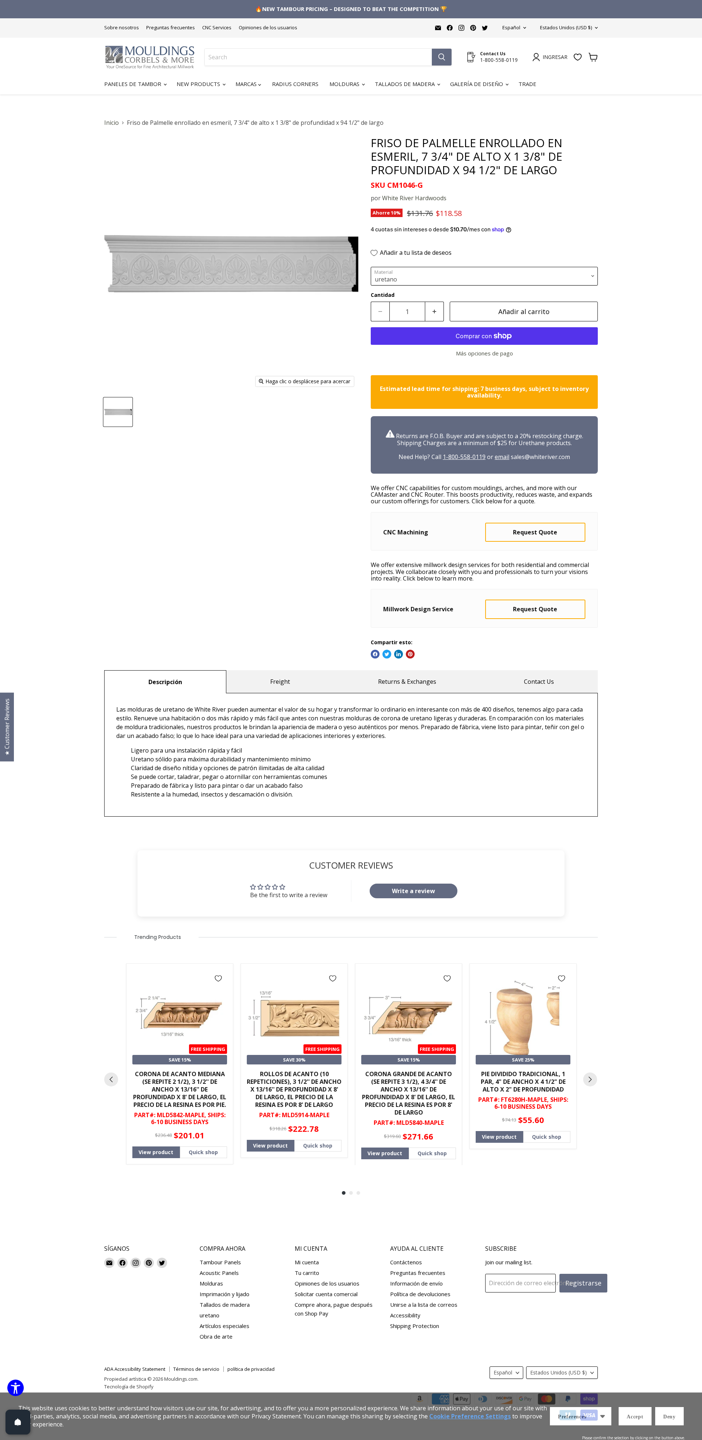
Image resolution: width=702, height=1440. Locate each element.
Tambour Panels (220, 1262)
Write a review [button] (413, 891)
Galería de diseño (477, 83)
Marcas (246, 83)
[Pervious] (111, 1079)
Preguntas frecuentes (170, 27)
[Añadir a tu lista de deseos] (218, 978)
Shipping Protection (414, 1325)
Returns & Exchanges (407, 682)
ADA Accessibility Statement (134, 1369)
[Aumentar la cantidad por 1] (434, 312)
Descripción (165, 682)
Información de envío (416, 1283)
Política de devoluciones (420, 1294)
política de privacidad (251, 1369)
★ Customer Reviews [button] (7, 727)
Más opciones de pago (484, 353)
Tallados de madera (405, 83)
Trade (527, 83)
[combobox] (318, 57)
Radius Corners (295, 83)
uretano (209, 1315)
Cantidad (383, 295)
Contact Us (539, 682)
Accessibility (405, 1315)
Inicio (111, 122)
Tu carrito (307, 1272)
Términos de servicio (196, 1369)
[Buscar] (442, 57)
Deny (669, 1417)
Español (511, 27)
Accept (635, 1417)
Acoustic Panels (219, 1272)
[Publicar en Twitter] (386, 654)
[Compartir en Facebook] (375, 654)
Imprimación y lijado (224, 1294)
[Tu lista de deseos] (577, 57)
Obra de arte (216, 1336)
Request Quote (535, 532)
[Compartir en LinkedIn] (398, 654)
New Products (199, 83)
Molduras (345, 83)
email (502, 457)
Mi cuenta (307, 1262)
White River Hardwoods (414, 198)
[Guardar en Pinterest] (410, 654)
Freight (280, 682)
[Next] (590, 1079)
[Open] (17, 1422)
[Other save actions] (602, 1416)
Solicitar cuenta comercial (326, 1294)
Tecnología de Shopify (129, 1386)
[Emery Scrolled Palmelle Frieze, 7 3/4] (117, 412)
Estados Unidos (566, 27)
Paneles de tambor (133, 83)
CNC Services (216, 27)
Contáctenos (406, 1262)
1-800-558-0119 (464, 457)
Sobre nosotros (121, 27)
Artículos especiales (224, 1325)
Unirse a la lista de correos (423, 1304)
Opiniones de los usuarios (268, 27)
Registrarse (583, 1283)
